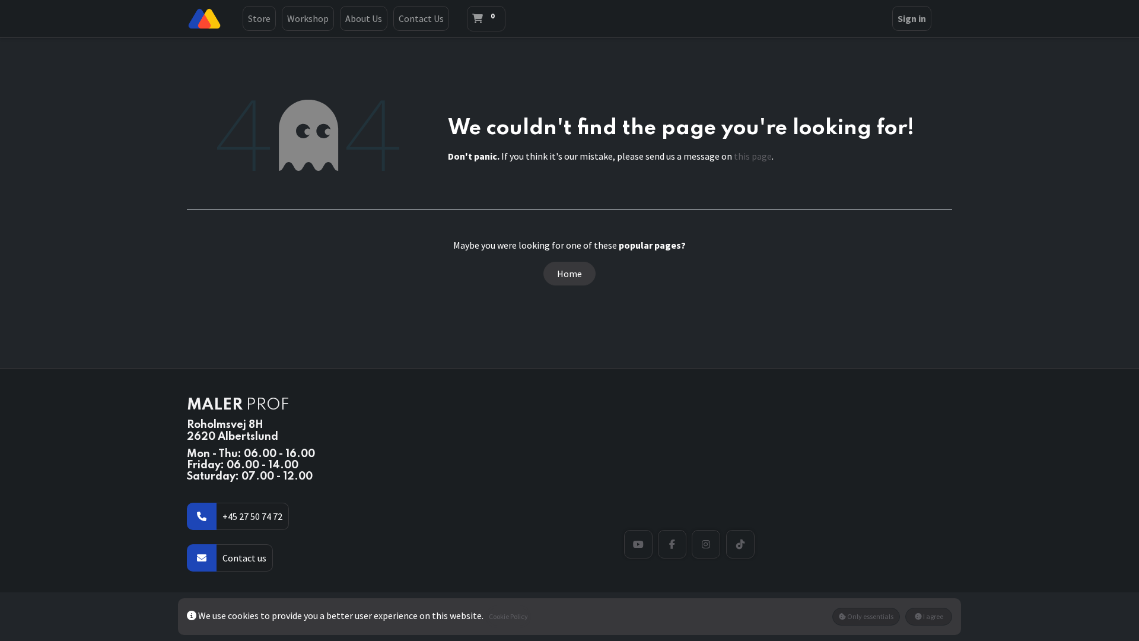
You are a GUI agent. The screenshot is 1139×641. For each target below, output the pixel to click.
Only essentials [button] (869, 616)
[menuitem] (259, 18)
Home (569, 274)
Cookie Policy (508, 616)
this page (753, 156)
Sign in (912, 18)
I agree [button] (932, 616)
